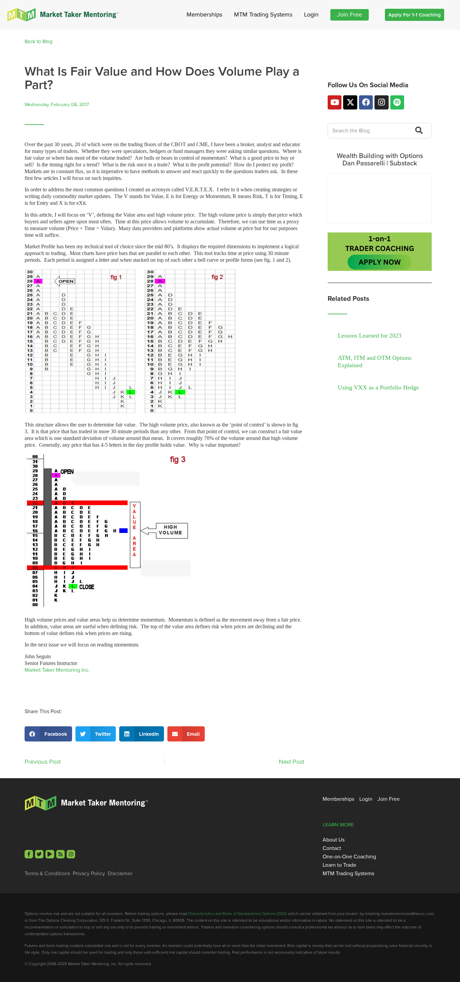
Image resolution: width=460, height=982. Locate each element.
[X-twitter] (350, 102)
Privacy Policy (89, 873)
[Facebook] (366, 102)
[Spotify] (397, 102)
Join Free (349, 14)
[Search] (418, 130)
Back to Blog (39, 41)
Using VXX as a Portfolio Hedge (378, 387)
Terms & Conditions (47, 873)
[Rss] (60, 854)
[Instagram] (381, 102)
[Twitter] (39, 854)
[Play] (49, 854)
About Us (333, 839)
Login (311, 14)
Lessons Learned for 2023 (369, 335)
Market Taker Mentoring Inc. (57, 670)
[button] (48, 733)
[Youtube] (334, 102)
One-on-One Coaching (349, 856)
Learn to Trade (339, 865)
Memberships (204, 14)
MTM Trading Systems (263, 14)
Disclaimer (120, 873)
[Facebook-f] (29, 854)
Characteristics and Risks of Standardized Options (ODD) (237, 913)
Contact (332, 848)
